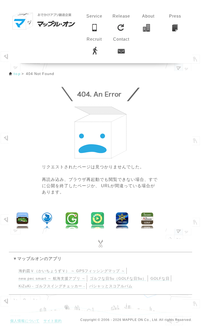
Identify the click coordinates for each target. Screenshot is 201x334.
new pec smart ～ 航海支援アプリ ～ (52, 279)
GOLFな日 (160, 279)
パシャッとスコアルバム (110, 286)
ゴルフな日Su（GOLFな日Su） (118, 279)
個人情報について (25, 321)
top (17, 74)
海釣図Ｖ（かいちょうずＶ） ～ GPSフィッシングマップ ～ (72, 271)
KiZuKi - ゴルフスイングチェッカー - (52, 286)
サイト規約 (52, 321)
